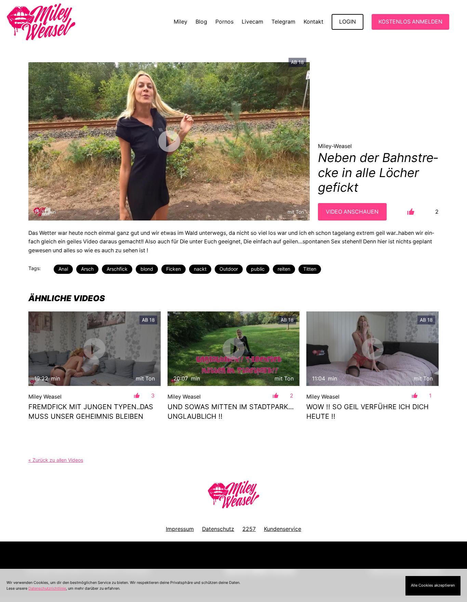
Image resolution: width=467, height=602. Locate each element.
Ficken (173, 269)
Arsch (87, 269)
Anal (63, 269)
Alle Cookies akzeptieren (433, 585)
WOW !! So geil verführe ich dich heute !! (367, 411)
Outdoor (228, 269)
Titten (309, 269)
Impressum (180, 529)
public (258, 269)
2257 (249, 529)
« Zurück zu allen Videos (55, 460)
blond (147, 269)
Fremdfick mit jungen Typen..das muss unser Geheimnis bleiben (90, 411)
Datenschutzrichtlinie (47, 588)
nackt (200, 269)
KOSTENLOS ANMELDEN (410, 21)
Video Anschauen (352, 212)
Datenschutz (218, 529)
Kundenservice (282, 529)
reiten (284, 269)
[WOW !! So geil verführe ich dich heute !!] (372, 348)
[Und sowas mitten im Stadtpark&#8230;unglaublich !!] (234, 348)
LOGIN (347, 21)
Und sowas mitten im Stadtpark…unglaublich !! (231, 411)
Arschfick (117, 269)
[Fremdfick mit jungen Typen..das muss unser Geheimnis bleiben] (94, 348)
